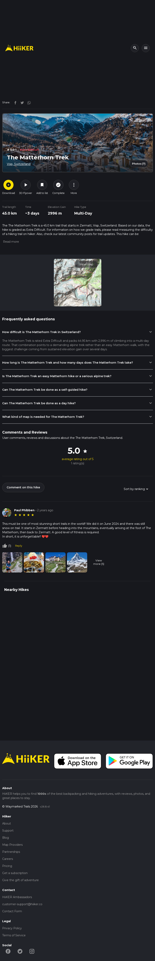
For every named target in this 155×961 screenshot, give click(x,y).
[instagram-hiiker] (32, 951)
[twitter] (21, 102)
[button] (10, 241)
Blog (5, 837)
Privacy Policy (12, 928)
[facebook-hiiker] (8, 951)
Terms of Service (14, 935)
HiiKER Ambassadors (17, 897)
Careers (7, 859)
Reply (18, 545)
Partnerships (11, 852)
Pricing (7, 866)
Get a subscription (15, 873)
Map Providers (12, 845)
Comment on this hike (23, 487)
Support (8, 830)
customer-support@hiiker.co (22, 904)
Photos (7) (139, 163)
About (6, 823)
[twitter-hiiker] (20, 951)
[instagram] (28, 102)
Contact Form (12, 911)
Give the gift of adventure (20, 880)
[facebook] (14, 102)
